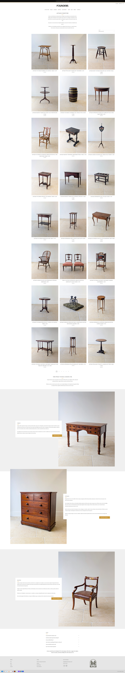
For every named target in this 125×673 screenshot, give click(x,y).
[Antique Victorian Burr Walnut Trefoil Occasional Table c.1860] (44, 303)
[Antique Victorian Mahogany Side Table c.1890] (44, 219)
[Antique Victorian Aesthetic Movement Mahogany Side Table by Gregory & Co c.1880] (44, 345)
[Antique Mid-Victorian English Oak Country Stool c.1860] (101, 52)
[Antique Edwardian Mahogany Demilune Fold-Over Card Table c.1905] (101, 93)
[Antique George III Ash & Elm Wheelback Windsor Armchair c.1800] (44, 261)
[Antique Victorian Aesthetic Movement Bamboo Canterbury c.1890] (101, 261)
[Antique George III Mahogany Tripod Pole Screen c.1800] (101, 135)
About (75, 9)
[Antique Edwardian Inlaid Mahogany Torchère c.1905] (73, 345)
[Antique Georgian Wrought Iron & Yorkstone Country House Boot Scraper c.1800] (73, 303)
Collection (47, 9)
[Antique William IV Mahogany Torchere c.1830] (73, 52)
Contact (78, 9)
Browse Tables (57, 435)
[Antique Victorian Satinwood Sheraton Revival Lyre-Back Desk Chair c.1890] (44, 135)
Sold (72, 9)
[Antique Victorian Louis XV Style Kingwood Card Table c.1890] (101, 219)
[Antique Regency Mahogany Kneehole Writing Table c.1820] (73, 177)
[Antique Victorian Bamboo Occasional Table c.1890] (44, 52)
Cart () (120, 3)
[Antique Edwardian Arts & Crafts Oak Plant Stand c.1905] (73, 219)
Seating (59, 9)
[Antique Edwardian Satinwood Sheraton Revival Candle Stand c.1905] (101, 303)
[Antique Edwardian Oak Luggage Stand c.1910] (101, 177)
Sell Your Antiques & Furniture (41, 661)
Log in (117, 3)
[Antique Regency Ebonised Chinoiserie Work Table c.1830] (73, 135)
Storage (55, 9)
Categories (64, 9)
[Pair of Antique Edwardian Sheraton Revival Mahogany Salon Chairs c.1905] (73, 261)
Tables (51, 9)
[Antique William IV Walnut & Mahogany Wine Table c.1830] (101, 345)
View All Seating (56, 598)
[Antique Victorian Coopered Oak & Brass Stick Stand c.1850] (73, 93)
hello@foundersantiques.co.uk (67, 661)
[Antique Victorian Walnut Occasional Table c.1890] (44, 177)
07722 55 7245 (65, 663)
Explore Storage (104, 517)
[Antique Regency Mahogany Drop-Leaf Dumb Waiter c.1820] (44, 93)
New (69, 9)
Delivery (38, 663)
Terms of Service (39, 666)
